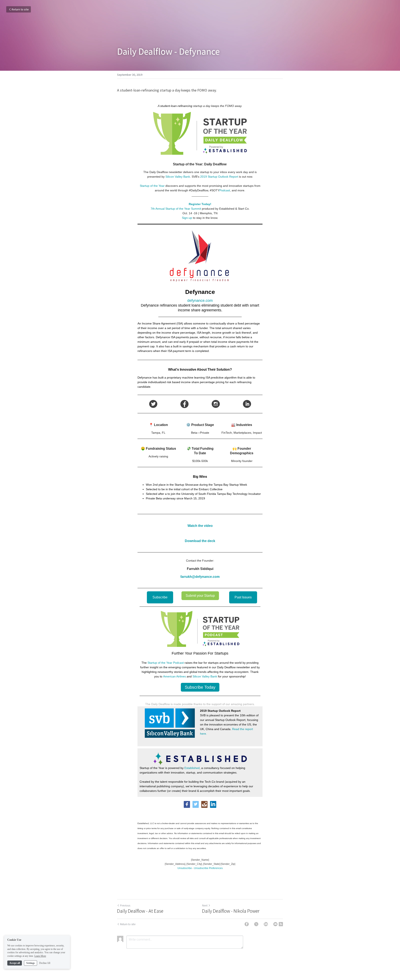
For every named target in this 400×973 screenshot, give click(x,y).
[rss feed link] (281, 924)
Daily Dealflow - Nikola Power (230, 911)
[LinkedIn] (266, 924)
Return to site (20, 9)
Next (205, 905)
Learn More (40, 955)
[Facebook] (247, 924)
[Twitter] (256, 924)
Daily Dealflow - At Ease (140, 911)
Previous (125, 905)
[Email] (275, 924)
